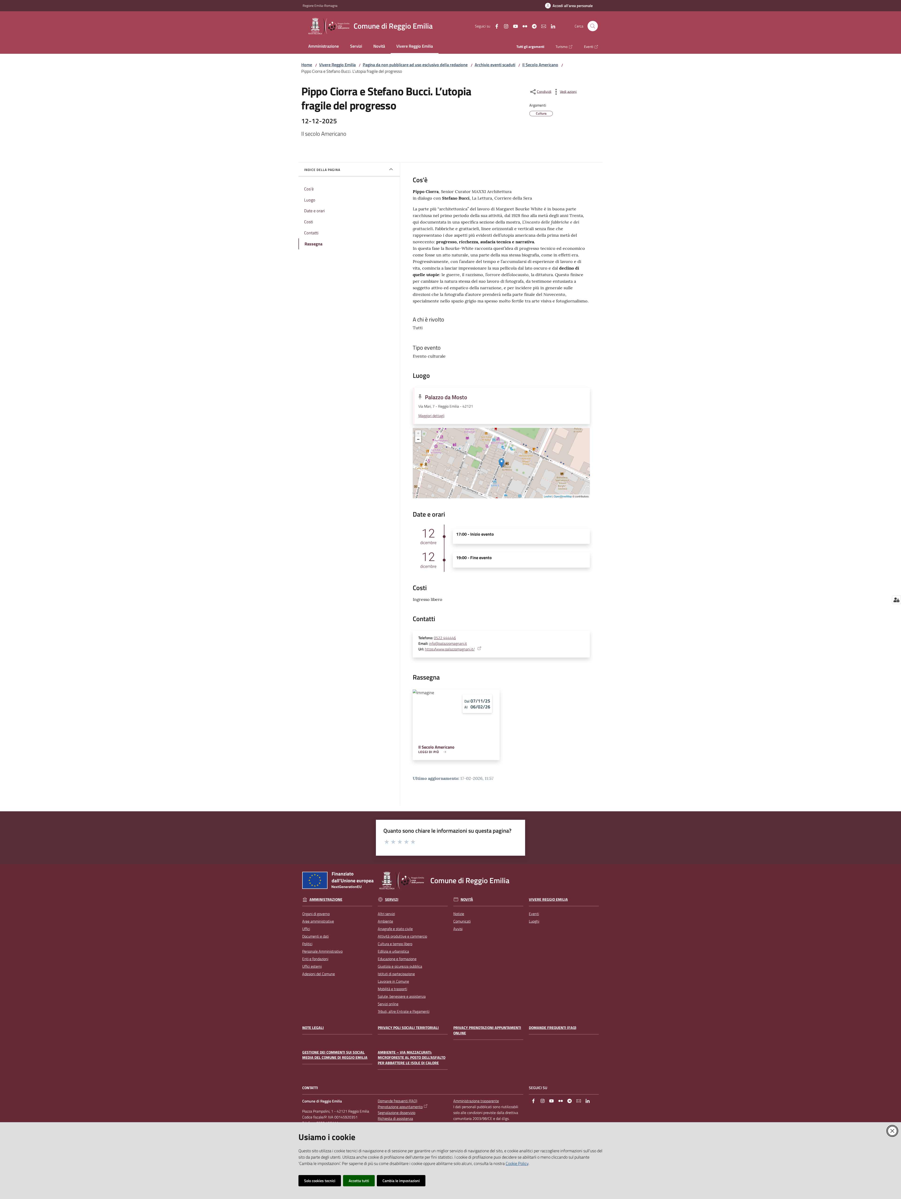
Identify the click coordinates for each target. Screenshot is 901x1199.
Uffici (306, 929)
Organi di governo (316, 914)
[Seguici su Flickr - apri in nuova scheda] (523, 26)
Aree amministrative (318, 921)
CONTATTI (310, 1088)
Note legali (313, 1027)
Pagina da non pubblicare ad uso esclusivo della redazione (415, 65)
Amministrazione (325, 899)
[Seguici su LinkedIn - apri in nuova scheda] (551, 26)
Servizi (391, 899)
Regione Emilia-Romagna (320, 5)
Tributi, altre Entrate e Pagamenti (403, 1011)
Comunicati (462, 921)
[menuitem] (323, 46)
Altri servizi (386, 914)
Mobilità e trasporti (392, 989)
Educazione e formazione (397, 959)
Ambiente (385, 921)
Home (306, 65)
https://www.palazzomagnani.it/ (450, 649)
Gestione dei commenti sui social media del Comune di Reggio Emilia (334, 1055)
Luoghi (534, 921)
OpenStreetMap (563, 496)
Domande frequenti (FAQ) (552, 1027)
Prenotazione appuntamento (400, 1107)
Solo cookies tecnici (319, 1181)
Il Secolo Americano (540, 65)
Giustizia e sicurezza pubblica (400, 966)
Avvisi (457, 929)
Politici (307, 944)
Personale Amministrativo (322, 951)
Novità (467, 899)
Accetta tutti (359, 1181)
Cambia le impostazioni (401, 1181)
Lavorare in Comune (393, 981)
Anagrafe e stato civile (395, 929)
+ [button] (418, 433)
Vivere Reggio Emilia (337, 65)
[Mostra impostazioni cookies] (896, 600)
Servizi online (388, 1004)
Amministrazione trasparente (476, 1101)
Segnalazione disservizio (396, 1112)
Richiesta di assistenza (395, 1118)
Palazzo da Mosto (446, 397)
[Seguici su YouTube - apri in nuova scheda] (513, 26)
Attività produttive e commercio (402, 936)
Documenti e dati (315, 936)
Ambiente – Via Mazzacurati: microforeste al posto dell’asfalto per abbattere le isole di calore (411, 1058)
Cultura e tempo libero (395, 944)
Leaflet (548, 496)
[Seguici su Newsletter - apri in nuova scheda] (541, 26)
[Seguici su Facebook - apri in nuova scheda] (495, 26)
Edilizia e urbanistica (393, 951)
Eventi (534, 914)
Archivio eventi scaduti (495, 65)
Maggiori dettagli (431, 415)
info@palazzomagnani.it (448, 643)
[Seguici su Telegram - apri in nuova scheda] (532, 26)
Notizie (458, 914)
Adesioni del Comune (318, 974)
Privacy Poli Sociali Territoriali (408, 1027)
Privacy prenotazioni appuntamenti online (487, 1030)
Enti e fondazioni (315, 959)
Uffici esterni (312, 966)
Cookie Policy (517, 1163)
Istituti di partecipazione (396, 974)
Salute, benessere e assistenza (402, 996)
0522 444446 (445, 638)
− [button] (418, 439)
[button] (592, 26)
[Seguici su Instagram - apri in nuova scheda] (504, 26)
